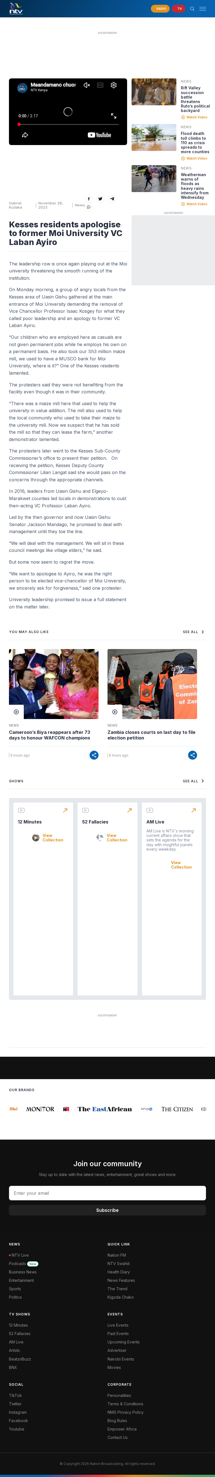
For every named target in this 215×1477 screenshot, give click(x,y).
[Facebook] (89, 199)
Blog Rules (117, 1420)
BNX (13, 1367)
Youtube (16, 1429)
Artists (14, 1350)
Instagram (18, 1412)
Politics (15, 1297)
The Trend (117, 1288)
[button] (200, 9)
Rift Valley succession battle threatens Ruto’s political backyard (195, 99)
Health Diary (119, 1272)
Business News (23, 1272)
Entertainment (21, 1280)
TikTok (15, 1395)
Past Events (118, 1333)
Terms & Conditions (125, 1403)
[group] (13, 1109)
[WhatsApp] (89, 207)
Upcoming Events (124, 1342)
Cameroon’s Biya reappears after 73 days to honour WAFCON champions (49, 735)
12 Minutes (30, 822)
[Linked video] (154, 91)
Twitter (15, 1403)
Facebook (18, 1420)
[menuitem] (157, 1359)
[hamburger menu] (202, 9)
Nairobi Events (121, 1359)
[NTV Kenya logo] (16, 8)
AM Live (155, 822)
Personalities (119, 1395)
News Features (121, 1280)
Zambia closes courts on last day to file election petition (151, 735)
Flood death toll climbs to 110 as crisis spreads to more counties (195, 142)
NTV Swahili (119, 1263)
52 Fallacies (95, 822)
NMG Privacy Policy (126, 1412)
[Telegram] (112, 199)
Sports (15, 1288)
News (80, 205)
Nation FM (117, 1255)
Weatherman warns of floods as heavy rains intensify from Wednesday (195, 185)
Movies (114, 1367)
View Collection (53, 837)
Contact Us (118, 1437)
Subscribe (107, 1210)
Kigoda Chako (121, 1297)
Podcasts (22, 1263)
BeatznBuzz (20, 1359)
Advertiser (117, 1350)
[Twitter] (100, 199)
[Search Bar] (192, 8)
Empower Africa (122, 1429)
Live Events (118, 1325)
